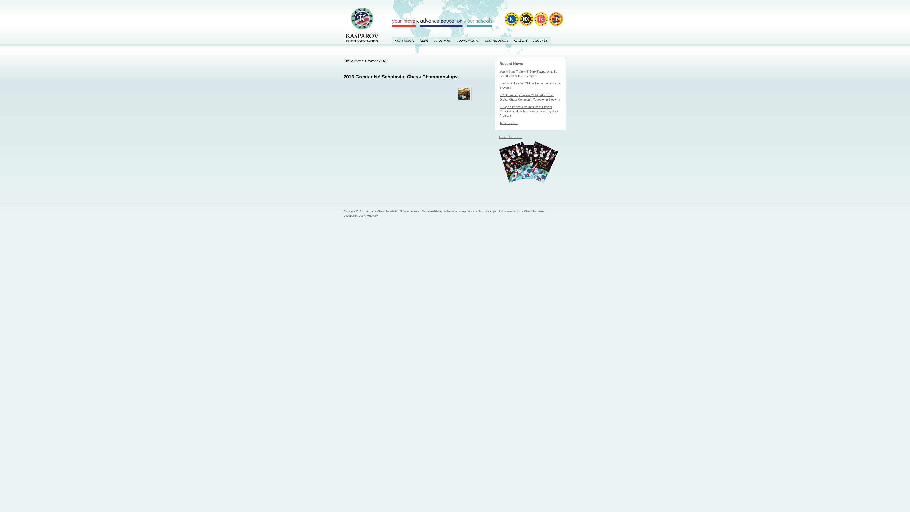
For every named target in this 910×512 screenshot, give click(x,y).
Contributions (496, 40)
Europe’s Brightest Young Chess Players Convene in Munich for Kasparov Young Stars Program (529, 111)
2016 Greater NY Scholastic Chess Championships (401, 76)
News (424, 40)
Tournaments (468, 40)
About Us (540, 40)
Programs (442, 40)
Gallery (521, 40)
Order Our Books (510, 137)
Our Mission (404, 40)
